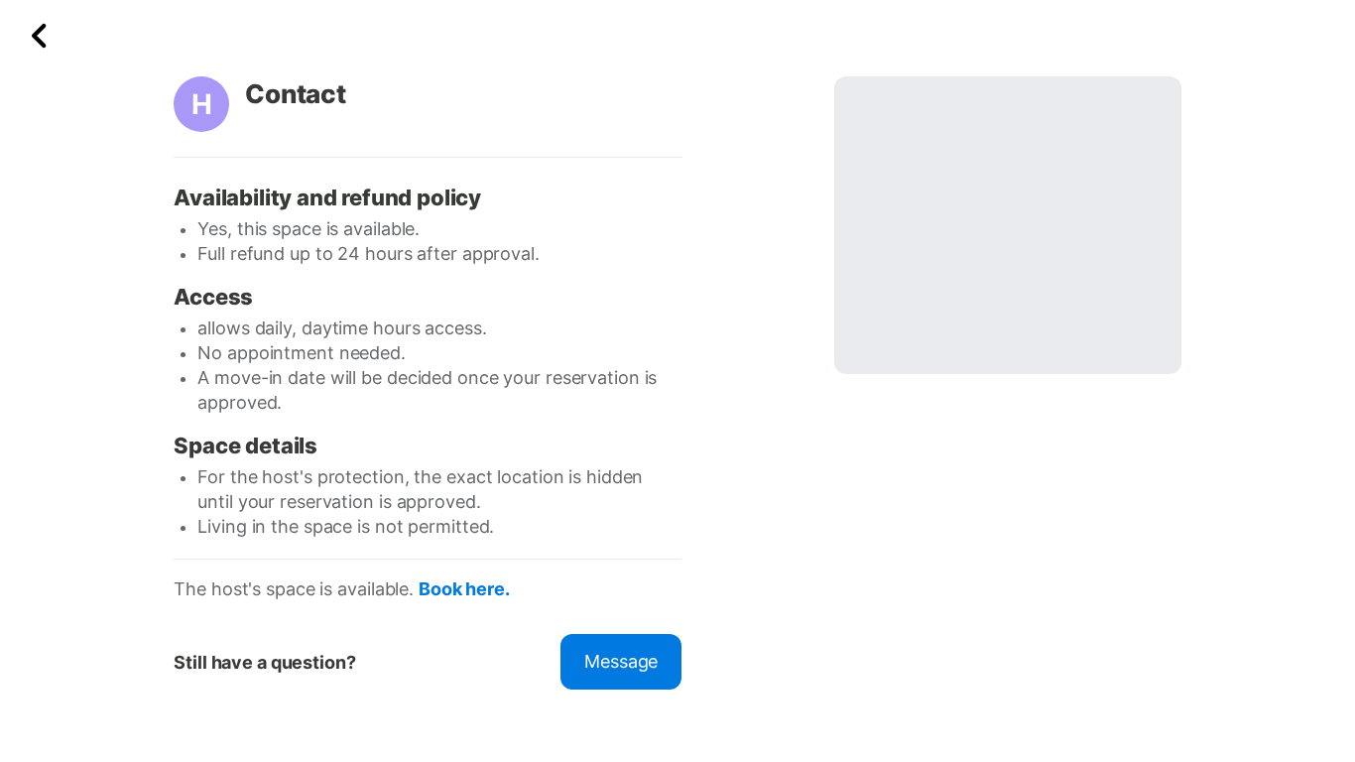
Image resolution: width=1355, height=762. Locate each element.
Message (621, 661)
